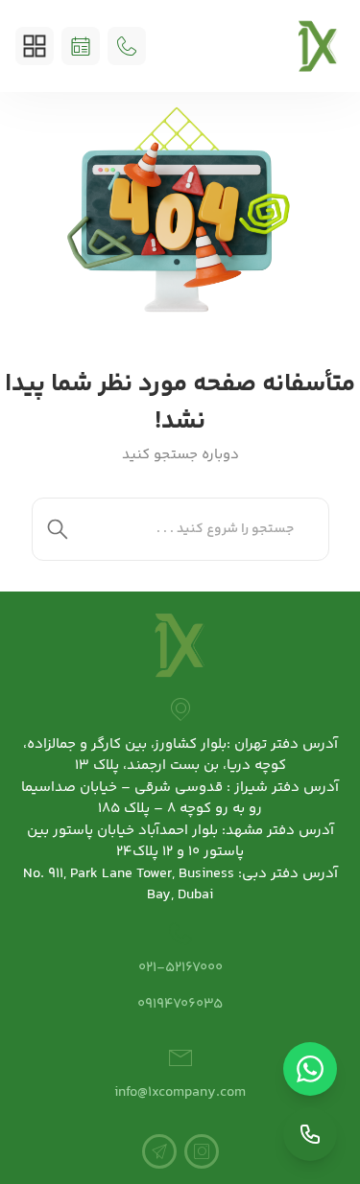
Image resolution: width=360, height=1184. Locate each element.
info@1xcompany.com (180, 1092)
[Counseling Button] (80, 46)
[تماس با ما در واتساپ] (310, 1069)
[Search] (58, 529)
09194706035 (180, 1004)
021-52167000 (180, 968)
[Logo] (318, 46)
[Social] (201, 1151)
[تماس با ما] (310, 1134)
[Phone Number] (127, 46)
